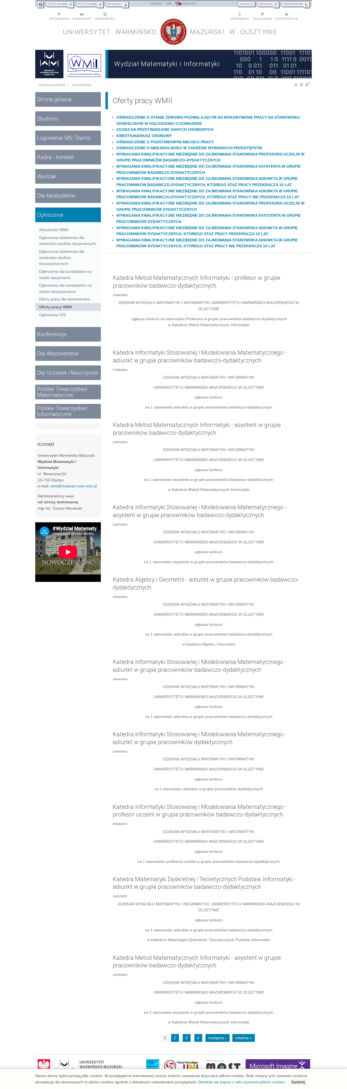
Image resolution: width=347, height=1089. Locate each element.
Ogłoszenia (81, 85)
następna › (217, 1038)
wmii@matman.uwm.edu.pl (73, 486)
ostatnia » (243, 1038)
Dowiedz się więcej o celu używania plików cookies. (242, 1082)
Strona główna (52, 85)
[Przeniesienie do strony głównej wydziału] (84, 64)
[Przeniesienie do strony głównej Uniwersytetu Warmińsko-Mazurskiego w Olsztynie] (49, 64)
